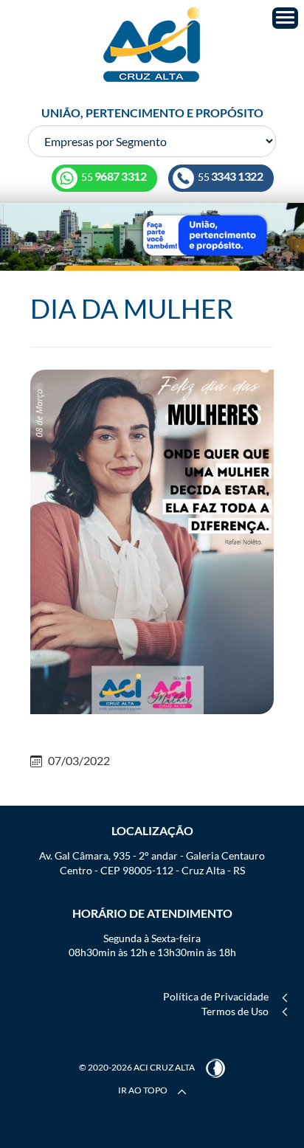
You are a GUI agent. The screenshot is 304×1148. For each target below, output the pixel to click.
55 (229, 176)
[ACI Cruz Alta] (152, 44)
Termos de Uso (235, 1011)
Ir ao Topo (143, 1090)
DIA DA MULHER (131, 308)
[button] (285, 18)
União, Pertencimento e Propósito (152, 113)
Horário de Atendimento (152, 913)
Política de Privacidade (216, 996)
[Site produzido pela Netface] (215, 1067)
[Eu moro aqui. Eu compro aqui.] (152, 235)
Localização (152, 830)
